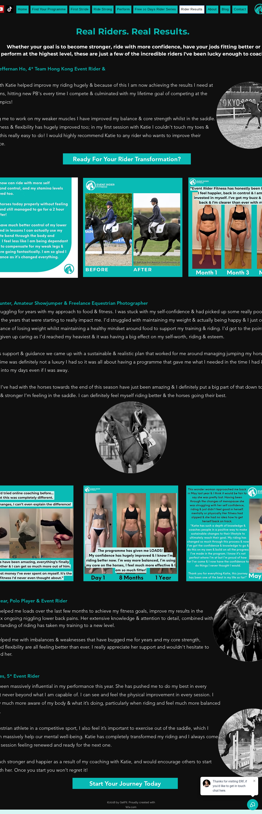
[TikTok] (9, 9)
